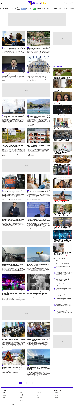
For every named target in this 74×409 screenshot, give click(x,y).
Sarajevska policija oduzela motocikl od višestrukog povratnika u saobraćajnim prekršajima (63, 268)
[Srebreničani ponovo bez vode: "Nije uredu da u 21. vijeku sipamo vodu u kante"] (13, 135)
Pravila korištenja (17, 404)
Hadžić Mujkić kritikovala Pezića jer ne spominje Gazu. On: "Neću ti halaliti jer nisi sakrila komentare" (64, 273)
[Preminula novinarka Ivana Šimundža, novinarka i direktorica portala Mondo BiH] (38, 282)
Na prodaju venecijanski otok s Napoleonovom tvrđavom (62, 284)
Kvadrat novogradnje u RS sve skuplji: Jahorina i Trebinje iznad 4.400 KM (38, 146)
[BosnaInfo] (37, 3)
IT (62, 8)
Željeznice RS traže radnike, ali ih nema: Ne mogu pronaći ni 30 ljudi (12, 192)
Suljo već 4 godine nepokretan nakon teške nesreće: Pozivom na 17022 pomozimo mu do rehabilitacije (63, 262)
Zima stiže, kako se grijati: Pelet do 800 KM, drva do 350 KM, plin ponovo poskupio (37, 192)
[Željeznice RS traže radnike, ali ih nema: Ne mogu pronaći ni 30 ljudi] (13, 181)
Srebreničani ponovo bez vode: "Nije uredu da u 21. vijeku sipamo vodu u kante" (13, 146)
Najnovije (7, 8)
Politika (14, 8)
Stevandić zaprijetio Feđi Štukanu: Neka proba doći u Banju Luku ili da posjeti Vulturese (13, 74)
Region (27, 8)
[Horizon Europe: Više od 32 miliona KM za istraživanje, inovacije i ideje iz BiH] (38, 64)
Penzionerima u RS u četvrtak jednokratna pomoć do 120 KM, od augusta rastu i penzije (38, 340)
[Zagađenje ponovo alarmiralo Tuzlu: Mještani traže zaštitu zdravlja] (13, 106)
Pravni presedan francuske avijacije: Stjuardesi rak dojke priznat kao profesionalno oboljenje (63, 279)
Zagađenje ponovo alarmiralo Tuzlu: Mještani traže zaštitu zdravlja (13, 117)
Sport (34, 8)
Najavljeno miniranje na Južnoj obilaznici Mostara (12, 368)
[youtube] (72, 3)
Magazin (49, 8)
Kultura (56, 8)
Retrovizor (71, 8)
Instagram (56, 395)
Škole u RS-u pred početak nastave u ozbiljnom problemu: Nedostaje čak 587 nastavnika (13, 49)
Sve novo (69, 317)
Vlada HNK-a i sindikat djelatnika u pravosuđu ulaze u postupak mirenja (13, 340)
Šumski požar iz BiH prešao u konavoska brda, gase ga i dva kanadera (38, 265)
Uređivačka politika (25, 404)
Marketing (11, 404)
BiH (10, 8)
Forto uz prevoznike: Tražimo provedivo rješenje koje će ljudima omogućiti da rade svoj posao (38, 220)
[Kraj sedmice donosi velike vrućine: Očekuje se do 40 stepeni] (38, 38)
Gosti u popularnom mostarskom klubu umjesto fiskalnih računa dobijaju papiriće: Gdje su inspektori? (13, 293)
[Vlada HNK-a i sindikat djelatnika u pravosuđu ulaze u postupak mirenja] (13, 329)
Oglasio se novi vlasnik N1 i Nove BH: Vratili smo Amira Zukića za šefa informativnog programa (13, 220)
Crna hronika (18, 8)
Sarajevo (44, 8)
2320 (35, 383)
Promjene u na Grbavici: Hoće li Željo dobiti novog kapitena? (63, 289)
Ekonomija (39, 8)
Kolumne (66, 8)
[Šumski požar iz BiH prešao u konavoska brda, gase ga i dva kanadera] (38, 254)
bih (3, 47)
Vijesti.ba (8, 299)
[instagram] (70, 3)
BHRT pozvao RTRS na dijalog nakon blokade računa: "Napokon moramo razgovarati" (63, 294)
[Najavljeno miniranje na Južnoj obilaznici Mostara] (13, 357)
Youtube (56, 397)
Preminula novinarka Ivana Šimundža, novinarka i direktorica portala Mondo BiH (37, 292)
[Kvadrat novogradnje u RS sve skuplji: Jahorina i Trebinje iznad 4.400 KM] (38, 135)
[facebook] (65, 3)
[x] (67, 3)
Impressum (5, 404)
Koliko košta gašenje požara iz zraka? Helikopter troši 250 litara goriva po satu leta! (38, 117)
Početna (2, 8)
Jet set (52, 8)
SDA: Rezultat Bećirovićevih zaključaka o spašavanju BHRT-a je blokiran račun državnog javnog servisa (38, 368)
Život (60, 8)
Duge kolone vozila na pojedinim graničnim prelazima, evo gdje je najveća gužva (12, 265)
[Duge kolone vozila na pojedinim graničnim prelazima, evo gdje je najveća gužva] (13, 254)
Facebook (56, 392)
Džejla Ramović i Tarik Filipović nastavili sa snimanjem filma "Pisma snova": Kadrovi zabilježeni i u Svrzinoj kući (64, 312)
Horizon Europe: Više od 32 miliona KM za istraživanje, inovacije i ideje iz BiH (37, 74)
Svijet (31, 8)
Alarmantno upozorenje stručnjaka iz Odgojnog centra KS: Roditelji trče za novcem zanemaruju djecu (63, 305)
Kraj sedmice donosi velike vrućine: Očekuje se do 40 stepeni (38, 49)
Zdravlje (23, 8)
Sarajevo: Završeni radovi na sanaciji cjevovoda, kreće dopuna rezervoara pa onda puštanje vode (63, 300)
